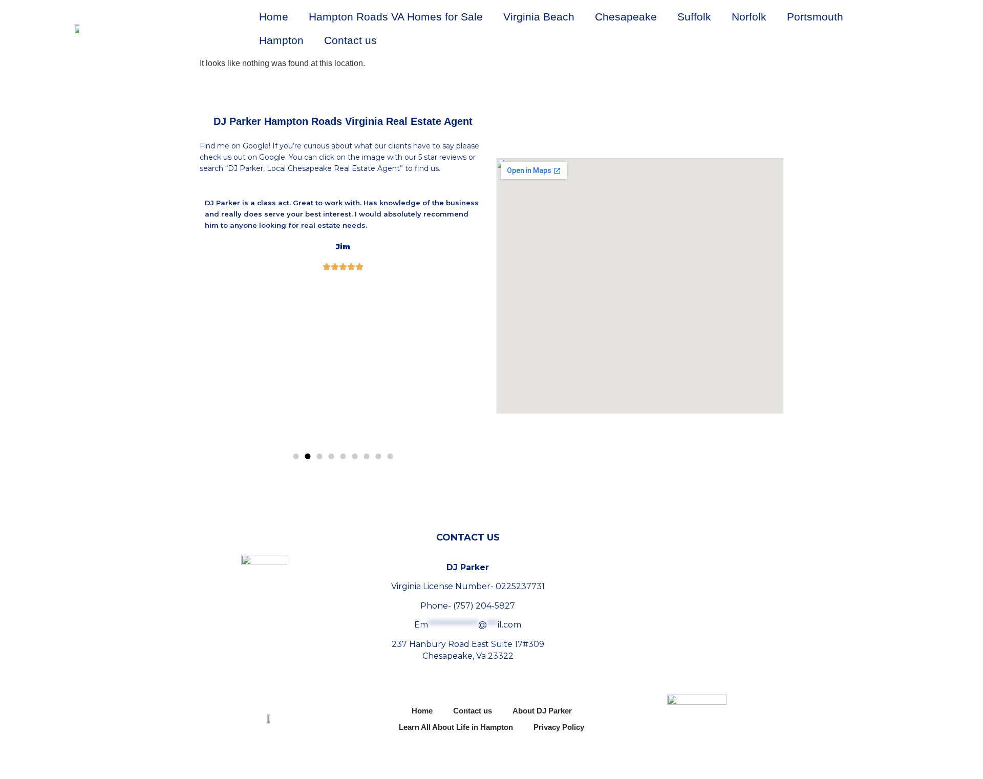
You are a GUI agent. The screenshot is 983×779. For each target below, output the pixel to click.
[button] (296, 456)
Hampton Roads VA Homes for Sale (396, 17)
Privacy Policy (558, 727)
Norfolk (749, 17)
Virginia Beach (538, 17)
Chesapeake (626, 17)
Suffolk (694, 17)
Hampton (281, 40)
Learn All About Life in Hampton (456, 727)
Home (273, 17)
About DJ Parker (542, 710)
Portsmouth (815, 17)
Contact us (350, 40)
